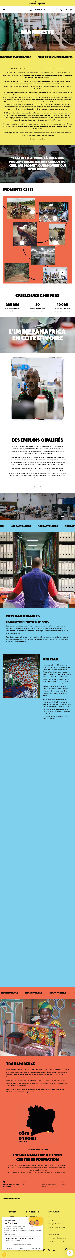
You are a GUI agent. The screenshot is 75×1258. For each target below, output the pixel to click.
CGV (49, 1231)
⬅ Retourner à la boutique (11, 1199)
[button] (70, 1253)
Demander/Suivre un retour (57, 1238)
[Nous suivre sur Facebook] (39, 1250)
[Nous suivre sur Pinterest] (49, 1250)
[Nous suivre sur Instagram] (44, 1250)
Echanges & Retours (54, 1224)
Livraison (51, 1220)
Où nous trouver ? (32, 1217)
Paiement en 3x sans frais (56, 1241)
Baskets (11, 1217)
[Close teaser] (66, 1249)
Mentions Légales (53, 1234)
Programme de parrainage (56, 1227)
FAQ (49, 1217)
